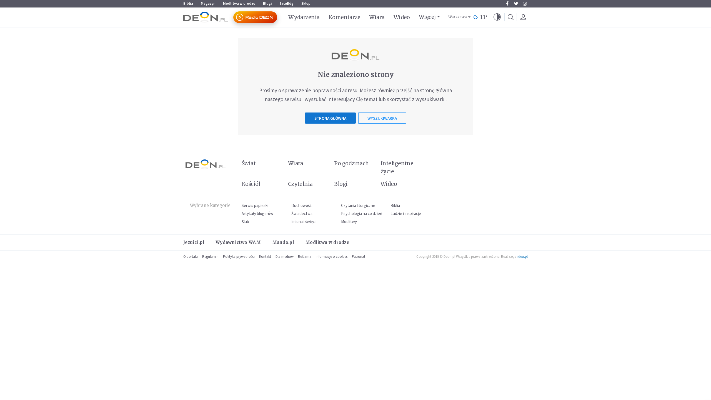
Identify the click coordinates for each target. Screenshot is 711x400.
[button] (497, 17)
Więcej (427, 17)
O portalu (190, 256)
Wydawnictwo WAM (238, 242)
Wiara (376, 17)
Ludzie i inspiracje (405, 213)
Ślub (245, 221)
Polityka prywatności (239, 256)
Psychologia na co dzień (361, 213)
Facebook (507, 3)
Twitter (516, 3)
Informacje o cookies (331, 256)
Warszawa (457, 17)
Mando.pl (283, 242)
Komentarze (344, 17)
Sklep (306, 3)
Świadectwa (301, 213)
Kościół (251, 184)
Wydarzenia (304, 17)
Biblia (188, 3)
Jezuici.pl (193, 242)
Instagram (525, 3)
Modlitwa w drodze (239, 3)
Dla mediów (285, 256)
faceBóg (287, 3)
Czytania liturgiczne (358, 205)
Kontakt (265, 256)
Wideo (402, 17)
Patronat (358, 256)
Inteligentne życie (397, 167)
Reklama (304, 256)
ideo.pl (522, 256)
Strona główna (330, 118)
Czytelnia (300, 184)
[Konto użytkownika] (523, 17)
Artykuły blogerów (257, 213)
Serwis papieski (255, 205)
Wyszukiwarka (382, 118)
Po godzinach (351, 163)
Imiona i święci (303, 221)
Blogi (267, 3)
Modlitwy (349, 221)
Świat (249, 163)
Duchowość (301, 205)
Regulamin (210, 256)
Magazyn (208, 3)
